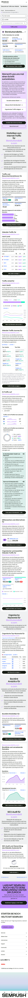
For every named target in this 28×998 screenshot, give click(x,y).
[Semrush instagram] (3, 960)
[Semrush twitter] (9, 960)
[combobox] (12, 23)
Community (4, 947)
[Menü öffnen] (26, 2)
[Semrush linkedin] (1, 960)
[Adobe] (3, 964)
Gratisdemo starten (7, 927)
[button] (18, 12)
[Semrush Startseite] (5, 2)
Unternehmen (4, 940)
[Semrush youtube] (6, 960)
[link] (10, 6)
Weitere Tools (4, 936)
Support (3, 943)
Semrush (3, 932)
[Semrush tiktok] (4, 960)
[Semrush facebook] (7, 960)
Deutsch (3, 954)
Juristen (3, 951)
